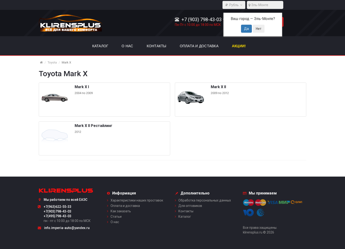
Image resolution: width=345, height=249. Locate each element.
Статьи (116, 216)
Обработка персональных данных (204, 200)
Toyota (52, 62)
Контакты (185, 211)
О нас (115, 222)
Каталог (184, 216)
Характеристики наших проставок (137, 200)
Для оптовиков (190, 206)
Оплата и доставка (125, 206)
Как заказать (121, 211)
